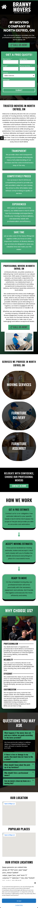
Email (5, 66)
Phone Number (25, 66)
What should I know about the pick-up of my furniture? (17, 765)
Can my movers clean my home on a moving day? (17, 782)
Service (6, 73)
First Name (7, 59)
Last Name (23, 59)
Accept (19, 901)
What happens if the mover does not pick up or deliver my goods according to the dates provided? (18, 735)
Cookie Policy (19, 905)
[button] (35, 883)
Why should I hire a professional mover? (16, 773)
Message (6, 79)
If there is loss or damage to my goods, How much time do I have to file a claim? (18, 756)
